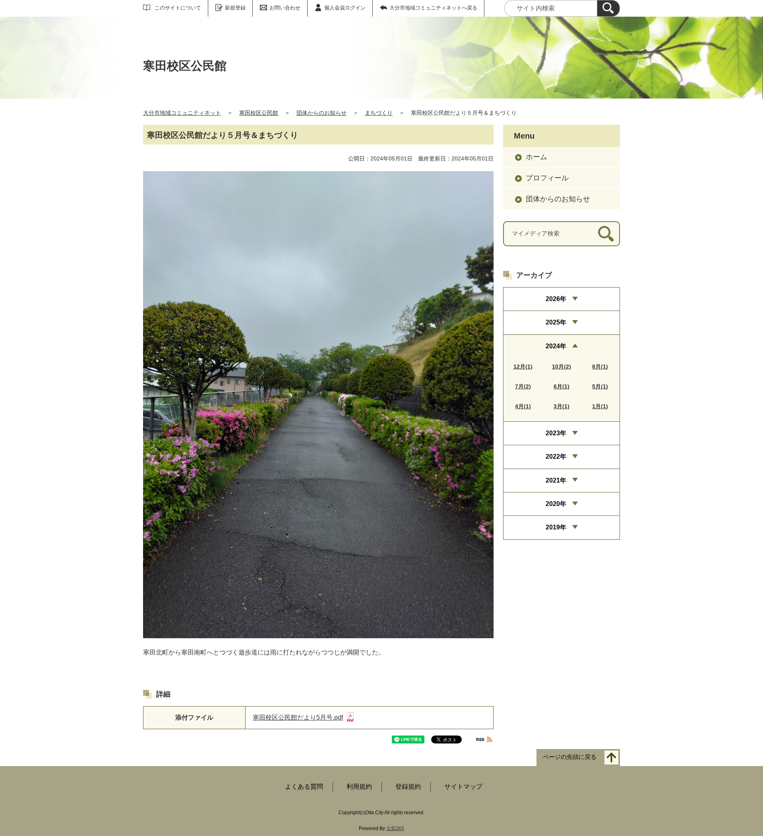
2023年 (556, 433)
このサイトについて (178, 8)
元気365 (395, 828)
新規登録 (235, 8)
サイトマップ (463, 786)
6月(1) (561, 386)
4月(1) (523, 406)
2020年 (556, 503)
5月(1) (600, 386)
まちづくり (379, 113)
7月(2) (523, 386)
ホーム (536, 157)
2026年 (556, 298)
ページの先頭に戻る (569, 757)
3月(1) (561, 406)
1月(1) (600, 406)
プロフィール (547, 178)
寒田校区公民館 (258, 113)
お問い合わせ (284, 8)
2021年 (556, 480)
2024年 (556, 346)
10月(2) (561, 366)
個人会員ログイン (345, 8)
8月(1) (600, 366)
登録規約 (408, 786)
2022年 (556, 456)
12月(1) (523, 366)
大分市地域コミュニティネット (182, 113)
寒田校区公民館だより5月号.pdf (298, 717)
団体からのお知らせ (321, 113)
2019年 (556, 527)
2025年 (556, 322)
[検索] (608, 8)
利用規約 (359, 786)
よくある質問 (304, 786)
